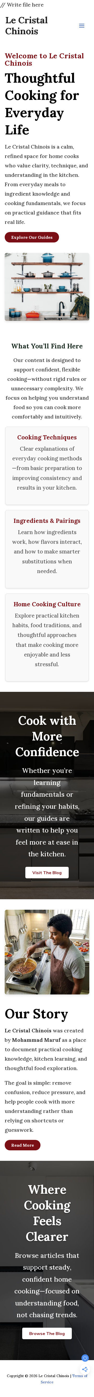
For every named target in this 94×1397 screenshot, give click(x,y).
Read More (22, 1145)
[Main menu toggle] (82, 26)
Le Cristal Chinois (26, 25)
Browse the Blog (47, 1333)
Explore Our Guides (31, 237)
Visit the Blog (47, 872)
